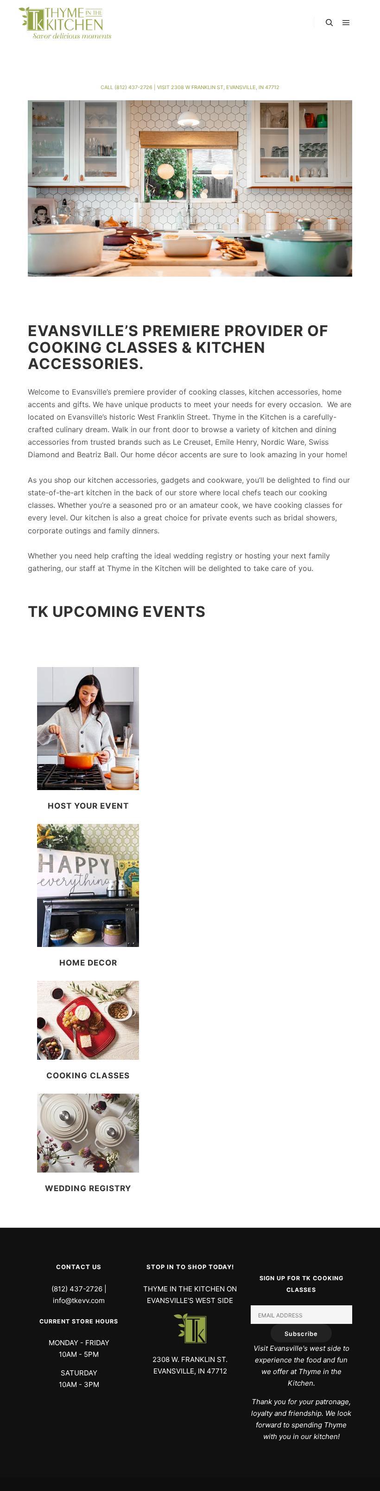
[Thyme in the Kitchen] (65, 22)
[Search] (329, 23)
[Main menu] (346, 23)
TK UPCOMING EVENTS (117, 612)
